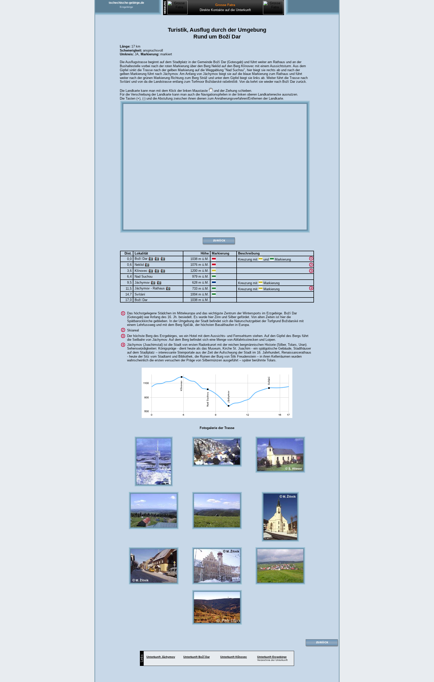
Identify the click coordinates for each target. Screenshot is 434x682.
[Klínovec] (150, 272)
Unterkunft (160, 656)
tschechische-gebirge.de (126, 3)
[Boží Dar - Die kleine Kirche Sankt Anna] (162, 260)
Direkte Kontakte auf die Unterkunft (225, 10)
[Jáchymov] (153, 283)
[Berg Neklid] (147, 266)
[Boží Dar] (150, 260)
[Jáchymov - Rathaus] (168, 289)
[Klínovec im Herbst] (162, 272)
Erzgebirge (126, 7)
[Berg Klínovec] (156, 272)
